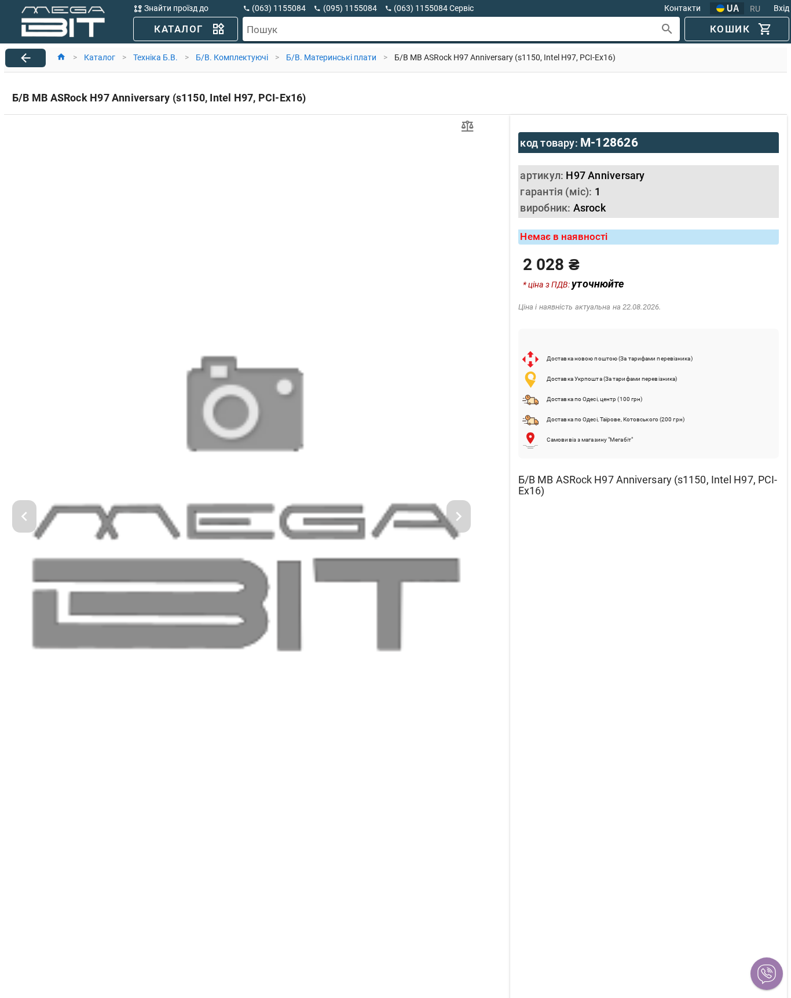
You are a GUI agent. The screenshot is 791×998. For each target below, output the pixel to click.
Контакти (682, 8)
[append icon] (667, 29)
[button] (766, 973)
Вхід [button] (781, 8)
